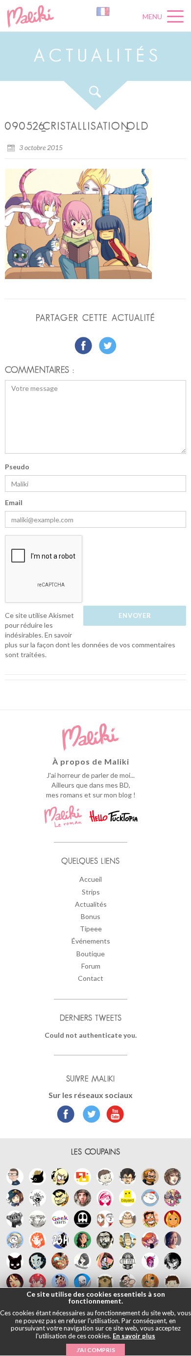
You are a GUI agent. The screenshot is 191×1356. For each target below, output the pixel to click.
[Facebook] (65, 1115)
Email (14, 502)
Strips (91, 892)
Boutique (90, 953)
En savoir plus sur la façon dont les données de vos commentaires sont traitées (90, 645)
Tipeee (91, 928)
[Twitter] (89, 1115)
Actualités (91, 904)
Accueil (90, 879)
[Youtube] (113, 1115)
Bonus (90, 916)
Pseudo (17, 466)
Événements (91, 941)
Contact (90, 978)
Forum (90, 966)
